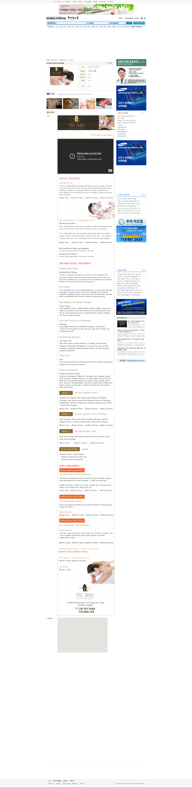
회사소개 (50, 783)
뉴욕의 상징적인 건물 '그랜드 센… (126, 116)
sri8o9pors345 (121, 134)
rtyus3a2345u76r (122, 127)
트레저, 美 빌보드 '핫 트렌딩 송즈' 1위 (127, 288)
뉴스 (49, 781)
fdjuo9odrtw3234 (122, 136)
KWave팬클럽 (129, 18)
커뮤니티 (120, 18)
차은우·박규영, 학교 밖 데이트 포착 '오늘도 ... (129, 213)
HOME (48, 60)
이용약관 (58, 783)
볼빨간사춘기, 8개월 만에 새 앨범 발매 (127, 283)
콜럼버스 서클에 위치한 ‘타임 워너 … (127, 122)
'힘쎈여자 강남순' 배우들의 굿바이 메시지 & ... (129, 210)
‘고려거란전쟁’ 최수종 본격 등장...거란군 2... (129, 203)
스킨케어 (70, 60)
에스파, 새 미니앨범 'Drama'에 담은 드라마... (129, 281)
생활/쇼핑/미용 (63, 60)
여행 (128, 26)
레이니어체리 (121, 118)
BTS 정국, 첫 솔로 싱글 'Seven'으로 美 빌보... (129, 285)
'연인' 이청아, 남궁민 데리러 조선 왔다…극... (129, 208)
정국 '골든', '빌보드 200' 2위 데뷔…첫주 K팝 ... (129, 274)
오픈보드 (136, 18)
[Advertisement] (96, 44)
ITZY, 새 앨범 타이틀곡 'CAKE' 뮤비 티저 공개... (129, 290)
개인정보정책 (66, 783)
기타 (113, 26)
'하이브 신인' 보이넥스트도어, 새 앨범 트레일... (129, 292)
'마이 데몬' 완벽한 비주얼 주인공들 (126, 198)
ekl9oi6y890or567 (122, 131)
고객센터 (81, 783)
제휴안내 (74, 783)
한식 (125, 26)
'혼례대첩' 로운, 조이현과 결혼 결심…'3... (128, 206)
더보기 (143, 194)
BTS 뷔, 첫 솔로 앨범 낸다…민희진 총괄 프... (129, 295)
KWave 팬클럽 (57, 781)
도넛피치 (119, 125)
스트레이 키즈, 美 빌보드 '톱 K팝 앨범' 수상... (129, 276)
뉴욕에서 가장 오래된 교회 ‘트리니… (127, 120)
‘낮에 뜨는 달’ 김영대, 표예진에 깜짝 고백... (128, 201)
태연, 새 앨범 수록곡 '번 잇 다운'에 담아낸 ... (129, 279)
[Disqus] (81, 682)
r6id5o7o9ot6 (121, 129)
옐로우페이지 (54, 60)
